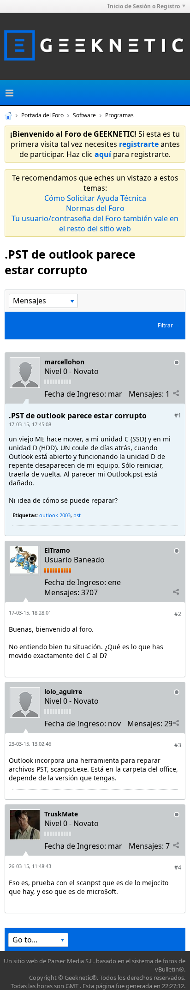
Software (84, 115)
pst (77, 515)
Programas (119, 115)
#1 (177, 415)
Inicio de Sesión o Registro (143, 6)
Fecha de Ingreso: (75, 394)
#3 (177, 745)
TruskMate (61, 813)
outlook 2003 (55, 515)
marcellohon (64, 361)
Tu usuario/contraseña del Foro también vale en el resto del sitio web (95, 223)
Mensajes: (146, 394)
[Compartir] (175, 393)
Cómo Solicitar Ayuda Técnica (95, 198)
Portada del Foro (42, 115)
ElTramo (57, 550)
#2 (177, 614)
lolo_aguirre (63, 691)
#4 (177, 867)
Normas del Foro (95, 208)
